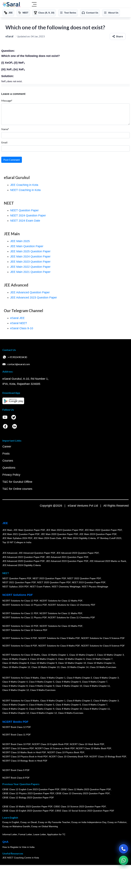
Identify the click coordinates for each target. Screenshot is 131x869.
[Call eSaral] (123, 848)
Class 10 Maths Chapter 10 (72, 663)
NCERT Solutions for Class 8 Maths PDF (59, 645)
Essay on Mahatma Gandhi (16, 826)
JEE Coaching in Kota (24, 184)
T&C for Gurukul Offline (17, 481)
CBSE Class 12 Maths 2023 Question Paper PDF (86, 789)
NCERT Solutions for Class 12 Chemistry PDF (71, 605)
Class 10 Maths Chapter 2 (82, 655)
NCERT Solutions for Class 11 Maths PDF (60, 613)
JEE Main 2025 (20, 241)
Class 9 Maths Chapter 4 (15, 682)
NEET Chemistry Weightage (66, 586)
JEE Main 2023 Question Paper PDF (64, 530)
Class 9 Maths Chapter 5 (41, 682)
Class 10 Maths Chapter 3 (110, 655)
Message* (6, 100)
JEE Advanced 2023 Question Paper (33, 297)
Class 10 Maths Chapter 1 (55, 655)
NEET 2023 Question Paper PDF (49, 578)
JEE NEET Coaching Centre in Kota (20, 857)
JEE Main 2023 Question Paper (30, 261)
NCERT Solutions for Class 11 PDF (20, 613)
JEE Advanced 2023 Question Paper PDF (77, 553)
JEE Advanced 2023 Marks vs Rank (108, 561)
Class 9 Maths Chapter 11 (96, 686)
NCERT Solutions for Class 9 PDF (19, 638)
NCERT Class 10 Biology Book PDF (108, 756)
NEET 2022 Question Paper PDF (84, 578)
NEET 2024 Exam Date (25, 220)
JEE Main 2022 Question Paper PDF (103, 530)
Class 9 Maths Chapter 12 (15, 690)
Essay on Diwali (29, 822)
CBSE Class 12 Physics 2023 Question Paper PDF (28, 793)
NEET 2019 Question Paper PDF (88, 582)
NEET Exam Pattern (40, 586)
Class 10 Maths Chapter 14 (75, 667)
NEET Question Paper (24, 210)
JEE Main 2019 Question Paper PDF (98, 534)
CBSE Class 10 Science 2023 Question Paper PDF (80, 806)
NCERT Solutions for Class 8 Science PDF (103, 645)
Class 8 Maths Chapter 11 (96, 709)
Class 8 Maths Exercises (70, 713)
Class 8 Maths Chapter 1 (53, 700)
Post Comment (11, 159)
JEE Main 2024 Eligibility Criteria (79, 538)
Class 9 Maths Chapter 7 (94, 682)
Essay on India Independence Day (88, 822)
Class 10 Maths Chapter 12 (16, 667)
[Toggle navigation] (34, 4)
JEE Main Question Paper (26, 246)
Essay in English (10, 822)
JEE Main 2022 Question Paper (30, 266)
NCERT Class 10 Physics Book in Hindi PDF (25, 756)
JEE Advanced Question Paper (30, 292)
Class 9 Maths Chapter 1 (53, 677)
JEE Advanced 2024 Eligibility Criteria (21, 565)
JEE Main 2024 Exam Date (47, 538)
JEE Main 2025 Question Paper (30, 251)
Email (4, 142)
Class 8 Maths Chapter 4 (15, 704)
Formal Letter (25, 834)
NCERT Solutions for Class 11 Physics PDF (24, 617)
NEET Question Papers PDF (16, 578)
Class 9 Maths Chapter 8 (15, 686)
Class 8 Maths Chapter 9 (41, 709)
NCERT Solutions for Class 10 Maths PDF (61, 626)
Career (6, 446)
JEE (5, 523)
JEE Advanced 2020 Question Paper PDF (23, 561)
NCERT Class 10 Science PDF (18, 748)
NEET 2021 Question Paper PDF (19, 582)
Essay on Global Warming (44, 826)
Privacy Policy (11, 474)
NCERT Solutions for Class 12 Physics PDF (24, 605)
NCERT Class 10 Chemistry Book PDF (68, 756)
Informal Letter (9, 834)
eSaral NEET (18, 323)
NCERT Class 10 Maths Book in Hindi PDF (24, 752)
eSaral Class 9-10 (21, 328)
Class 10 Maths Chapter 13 (45, 667)
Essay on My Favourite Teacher (54, 822)
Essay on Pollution (117, 822)
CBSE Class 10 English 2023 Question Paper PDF (28, 810)
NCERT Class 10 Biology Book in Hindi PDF (24, 760)
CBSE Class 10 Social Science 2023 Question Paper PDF (84, 810)
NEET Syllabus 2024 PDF (15, 586)
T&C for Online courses (17, 488)
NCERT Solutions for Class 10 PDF (20, 626)
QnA (5, 841)
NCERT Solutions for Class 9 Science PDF (103, 638)
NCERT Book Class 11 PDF (16, 734)
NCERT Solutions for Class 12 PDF (20, 601)
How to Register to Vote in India (18, 847)
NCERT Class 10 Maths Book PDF (93, 748)
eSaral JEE (17, 318)
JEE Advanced (9, 553)
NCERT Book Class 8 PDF (16, 777)
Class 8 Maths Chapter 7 (94, 704)
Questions (8, 467)
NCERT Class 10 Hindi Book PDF (87, 744)
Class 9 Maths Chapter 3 (106, 677)
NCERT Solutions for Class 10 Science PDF (24, 630)
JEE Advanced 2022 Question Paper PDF (23, 557)
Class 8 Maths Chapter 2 (79, 700)
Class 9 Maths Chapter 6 (68, 682)
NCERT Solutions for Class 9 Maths (20, 677)
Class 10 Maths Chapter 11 (101, 663)
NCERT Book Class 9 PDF (16, 770)
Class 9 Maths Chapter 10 (69, 686)
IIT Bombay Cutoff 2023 (109, 538)
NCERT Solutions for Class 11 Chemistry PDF (71, 617)
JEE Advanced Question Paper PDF (37, 553)
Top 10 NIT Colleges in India (16, 542)
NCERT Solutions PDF (17, 594)
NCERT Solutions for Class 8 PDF (19, 645)
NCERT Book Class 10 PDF (16, 744)
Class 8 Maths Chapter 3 (106, 700)
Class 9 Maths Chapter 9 (41, 686)
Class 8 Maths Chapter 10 (69, 709)
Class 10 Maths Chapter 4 (15, 659)
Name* (5, 129)
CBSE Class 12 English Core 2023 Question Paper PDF (30, 789)
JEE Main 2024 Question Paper (30, 256)
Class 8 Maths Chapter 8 (15, 709)
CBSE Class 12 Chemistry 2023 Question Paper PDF (82, 793)
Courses (7, 460)
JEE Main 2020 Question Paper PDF (59, 534)
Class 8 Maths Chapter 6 (68, 704)
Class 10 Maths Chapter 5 (43, 659)
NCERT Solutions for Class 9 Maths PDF (59, 638)
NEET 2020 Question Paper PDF (54, 582)
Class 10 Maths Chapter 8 (15, 663)
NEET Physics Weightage (95, 586)
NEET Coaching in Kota (25, 190)
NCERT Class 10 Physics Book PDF (65, 752)
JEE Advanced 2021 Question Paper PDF (67, 557)
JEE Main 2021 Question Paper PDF (21, 534)
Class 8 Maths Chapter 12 (15, 713)
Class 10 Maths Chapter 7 (99, 659)
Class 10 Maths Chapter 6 (71, 659)
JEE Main (7, 530)
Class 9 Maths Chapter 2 (79, 677)
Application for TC (56, 834)
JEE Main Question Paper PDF (29, 530)
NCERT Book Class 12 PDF (16, 727)
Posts (6, 453)
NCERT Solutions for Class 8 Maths (20, 700)
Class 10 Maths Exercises (103, 667)
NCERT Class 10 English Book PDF (50, 744)
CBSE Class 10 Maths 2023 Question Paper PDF (27, 806)
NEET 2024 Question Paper (28, 215)
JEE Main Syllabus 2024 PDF (17, 538)
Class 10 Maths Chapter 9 (43, 663)
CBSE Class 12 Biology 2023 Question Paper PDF (28, 797)
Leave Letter (39, 834)
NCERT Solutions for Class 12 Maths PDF (61, 601)
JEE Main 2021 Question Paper (30, 271)
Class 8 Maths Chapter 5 (41, 704)
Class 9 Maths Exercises (42, 690)
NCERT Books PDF (15, 721)
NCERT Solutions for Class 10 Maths (21, 655)
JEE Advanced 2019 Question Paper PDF (67, 561)
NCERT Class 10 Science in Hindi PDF (55, 748)
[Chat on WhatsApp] (123, 860)
